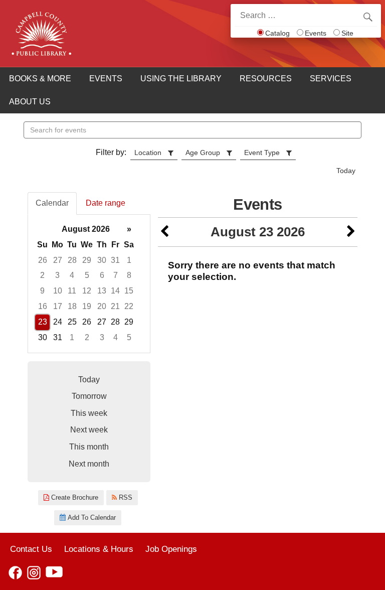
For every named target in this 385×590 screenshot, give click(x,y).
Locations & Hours (98, 549)
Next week (89, 429)
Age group (202, 153)
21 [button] (115, 306)
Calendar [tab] (52, 203)
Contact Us (31, 549)
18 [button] (72, 306)
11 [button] (72, 290)
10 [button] (57, 290)
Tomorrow (89, 396)
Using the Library (181, 78)
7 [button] (115, 275)
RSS (124, 497)
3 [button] (57, 275)
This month (89, 446)
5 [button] (87, 275)
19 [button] (86, 306)
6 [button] (102, 275)
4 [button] (72, 275)
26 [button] (42, 260)
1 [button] (129, 260)
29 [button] (86, 260)
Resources (266, 78)
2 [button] (42, 275)
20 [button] (101, 306)
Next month (89, 464)
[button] (164, 232)
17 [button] (57, 306)
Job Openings (171, 549)
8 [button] (129, 275)
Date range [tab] (105, 203)
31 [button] (115, 260)
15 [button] (128, 290)
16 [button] (42, 306)
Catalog (277, 33)
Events (315, 33)
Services (330, 78)
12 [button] (86, 290)
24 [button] (57, 322)
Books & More (40, 78)
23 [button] (42, 322)
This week (89, 413)
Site (347, 33)
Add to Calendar (91, 517)
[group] (89, 284)
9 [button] (42, 290)
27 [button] (57, 260)
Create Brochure (73, 497)
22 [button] (128, 306)
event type (262, 153)
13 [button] (101, 290)
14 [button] (115, 290)
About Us (30, 101)
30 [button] (101, 260)
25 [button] (72, 322)
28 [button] (72, 260)
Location (147, 153)
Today (345, 171)
